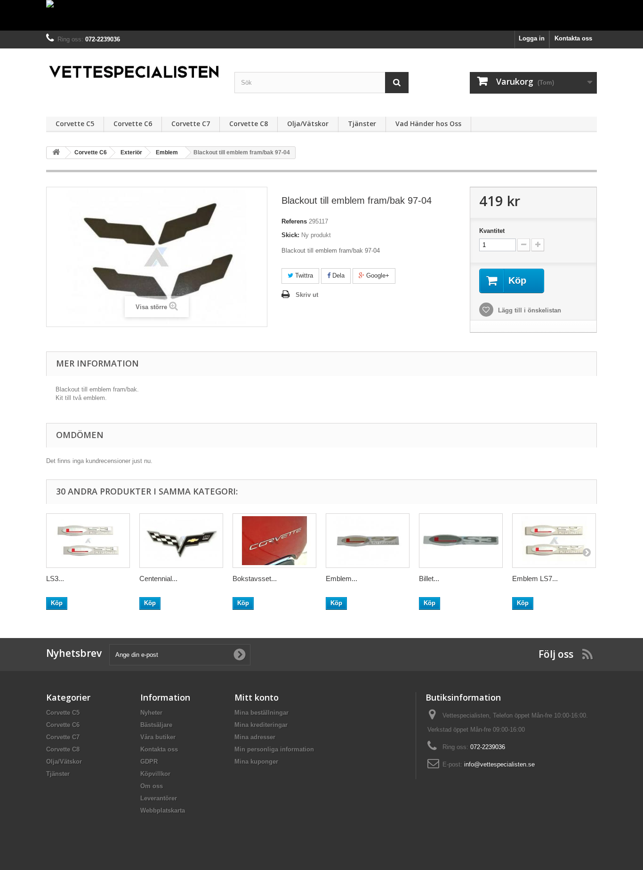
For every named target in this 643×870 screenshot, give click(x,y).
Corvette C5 (75, 123)
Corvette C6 (132, 123)
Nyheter (151, 712)
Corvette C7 (190, 123)
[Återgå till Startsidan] (56, 153)
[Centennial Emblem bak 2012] (181, 540)
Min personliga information (274, 749)
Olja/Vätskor (308, 123)
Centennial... (158, 579)
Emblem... (341, 579)
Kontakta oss (573, 38)
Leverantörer (158, 798)
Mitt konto (256, 697)
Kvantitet (492, 230)
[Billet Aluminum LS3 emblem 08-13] (461, 540)
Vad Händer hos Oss (428, 123)
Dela (337, 275)
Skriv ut (307, 294)
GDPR (149, 761)
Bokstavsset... (255, 579)
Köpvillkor (155, 773)
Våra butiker (158, 737)
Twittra (303, 275)
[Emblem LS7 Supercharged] (554, 540)
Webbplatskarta (162, 810)
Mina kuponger (256, 761)
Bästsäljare (156, 724)
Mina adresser (254, 737)
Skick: (290, 235)
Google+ (376, 275)
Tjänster (362, 123)
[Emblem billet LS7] (368, 540)
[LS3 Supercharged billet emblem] (88, 540)
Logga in (532, 38)
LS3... (55, 579)
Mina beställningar (261, 712)
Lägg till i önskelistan (528, 310)
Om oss (151, 786)
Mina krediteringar (261, 724)
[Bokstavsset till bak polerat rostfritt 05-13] (274, 540)
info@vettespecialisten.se (499, 764)
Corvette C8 (248, 123)
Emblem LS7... (535, 579)
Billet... (429, 579)
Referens (294, 221)
